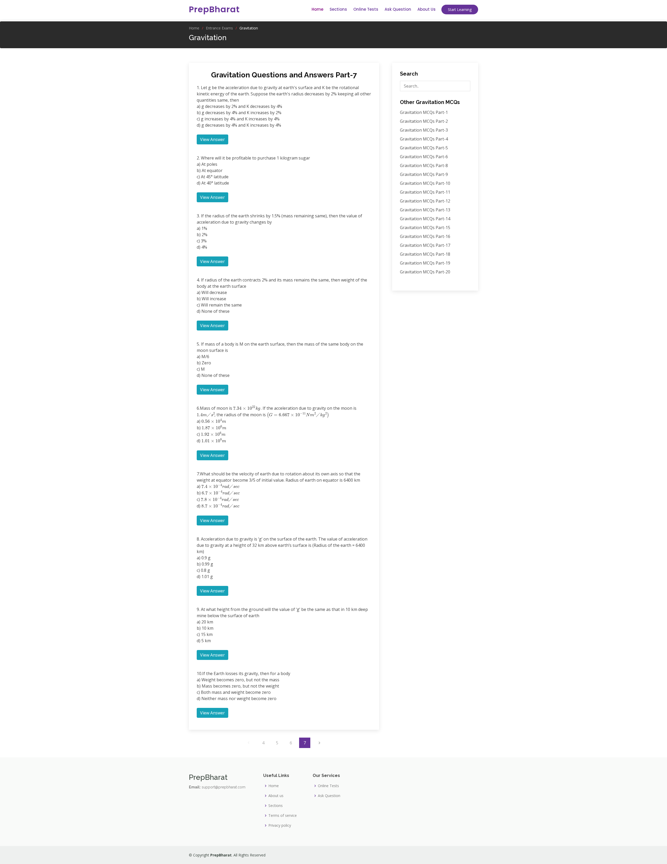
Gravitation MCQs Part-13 (425, 210)
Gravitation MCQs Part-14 (425, 219)
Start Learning (460, 9)
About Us (426, 9)
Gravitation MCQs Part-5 (424, 148)
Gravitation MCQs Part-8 (424, 165)
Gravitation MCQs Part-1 (424, 112)
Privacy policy (279, 825)
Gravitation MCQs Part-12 (425, 201)
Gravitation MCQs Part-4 (424, 139)
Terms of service (282, 815)
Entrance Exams (219, 28)
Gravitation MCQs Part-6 (424, 157)
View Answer (212, 139)
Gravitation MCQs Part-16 (425, 236)
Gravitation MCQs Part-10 (425, 183)
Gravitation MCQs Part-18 (425, 254)
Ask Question (398, 9)
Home (317, 9)
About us (275, 796)
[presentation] (245, 408)
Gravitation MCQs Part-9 (424, 174)
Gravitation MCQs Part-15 (425, 227)
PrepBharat (214, 9)
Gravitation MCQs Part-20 (425, 272)
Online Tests (365, 9)
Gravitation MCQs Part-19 (425, 263)
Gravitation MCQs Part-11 (425, 192)
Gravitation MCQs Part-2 (424, 121)
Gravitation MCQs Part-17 (425, 245)
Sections (338, 9)
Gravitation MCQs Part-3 (424, 130)
